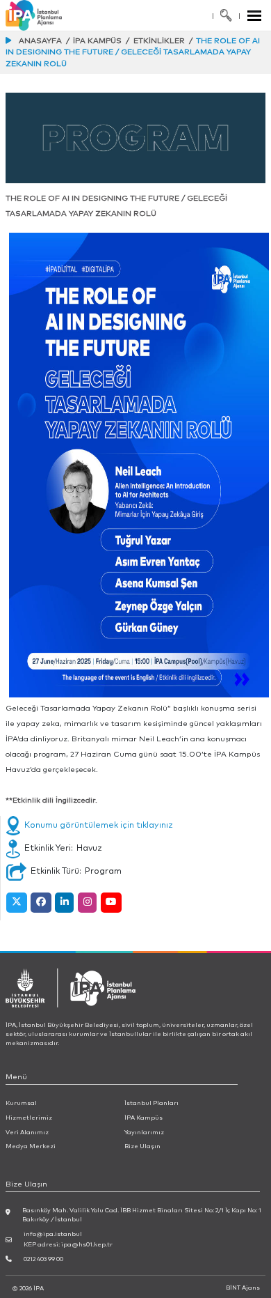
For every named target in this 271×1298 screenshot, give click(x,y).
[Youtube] (111, 903)
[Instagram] (87, 903)
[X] (16, 903)
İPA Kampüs (143, 1118)
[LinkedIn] (64, 903)
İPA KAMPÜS (97, 41)
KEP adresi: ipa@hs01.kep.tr (68, 1245)
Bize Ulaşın (142, 1146)
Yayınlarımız (144, 1132)
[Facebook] (41, 903)
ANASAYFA (40, 41)
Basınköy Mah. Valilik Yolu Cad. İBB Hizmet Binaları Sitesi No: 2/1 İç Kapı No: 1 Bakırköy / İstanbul (141, 1215)
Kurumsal (21, 1103)
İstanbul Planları (151, 1103)
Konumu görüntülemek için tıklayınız (98, 825)
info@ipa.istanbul (53, 1234)
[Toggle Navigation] (254, 15)
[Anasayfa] (49, 15)
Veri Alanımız (27, 1132)
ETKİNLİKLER (159, 41)
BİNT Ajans (243, 1288)
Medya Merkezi (31, 1146)
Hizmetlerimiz (29, 1118)
